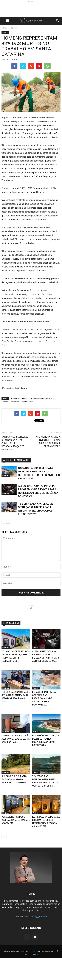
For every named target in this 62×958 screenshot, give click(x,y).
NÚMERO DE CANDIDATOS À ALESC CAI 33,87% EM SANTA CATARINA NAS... (15, 738)
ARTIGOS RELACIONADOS (16, 460)
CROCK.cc (36, 954)
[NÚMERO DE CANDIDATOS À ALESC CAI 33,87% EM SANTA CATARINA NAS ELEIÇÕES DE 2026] (16, 723)
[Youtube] (35, 937)
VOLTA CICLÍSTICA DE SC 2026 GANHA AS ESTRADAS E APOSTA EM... (16, 820)
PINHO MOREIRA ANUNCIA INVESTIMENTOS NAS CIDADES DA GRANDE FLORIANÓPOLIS (47, 441)
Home (4, 28)
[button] (58, 21)
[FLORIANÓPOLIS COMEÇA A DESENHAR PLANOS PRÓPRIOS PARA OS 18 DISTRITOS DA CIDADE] (46, 723)
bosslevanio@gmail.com (35, 916)
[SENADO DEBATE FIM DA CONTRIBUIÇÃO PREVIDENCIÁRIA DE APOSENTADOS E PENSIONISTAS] (46, 679)
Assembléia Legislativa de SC (43, 398)
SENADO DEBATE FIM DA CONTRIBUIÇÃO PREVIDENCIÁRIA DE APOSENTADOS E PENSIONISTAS (44, 698)
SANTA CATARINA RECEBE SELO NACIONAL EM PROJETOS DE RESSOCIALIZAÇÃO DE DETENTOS (15, 443)
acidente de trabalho (19, 398)
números (15, 402)
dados (5, 402)
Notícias (5, 33)
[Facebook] (27, 937)
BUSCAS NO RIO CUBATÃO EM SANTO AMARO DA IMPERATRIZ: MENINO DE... (15, 779)
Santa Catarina (28, 402)
